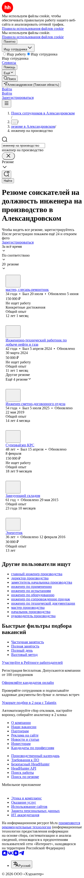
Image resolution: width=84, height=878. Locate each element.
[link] (10, 78)
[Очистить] (8, 156)
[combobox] (23, 145)
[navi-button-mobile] (6, 103)
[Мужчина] (13, 281)
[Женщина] (13, 524)
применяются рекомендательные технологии (41, 825)
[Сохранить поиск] (6, 174)
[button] (7, 89)
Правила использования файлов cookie (33, 37)
